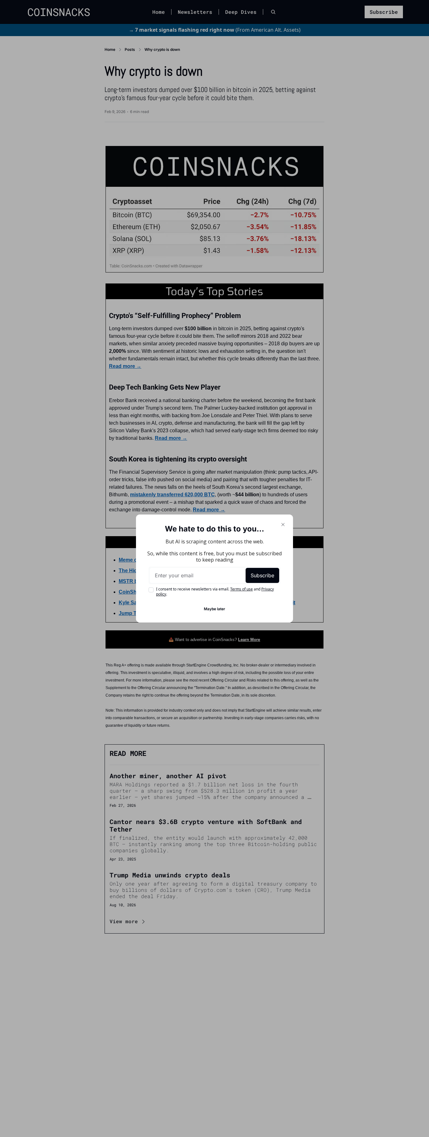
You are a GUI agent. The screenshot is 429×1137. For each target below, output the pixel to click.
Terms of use (241, 589)
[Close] (282, 524)
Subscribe (262, 575)
